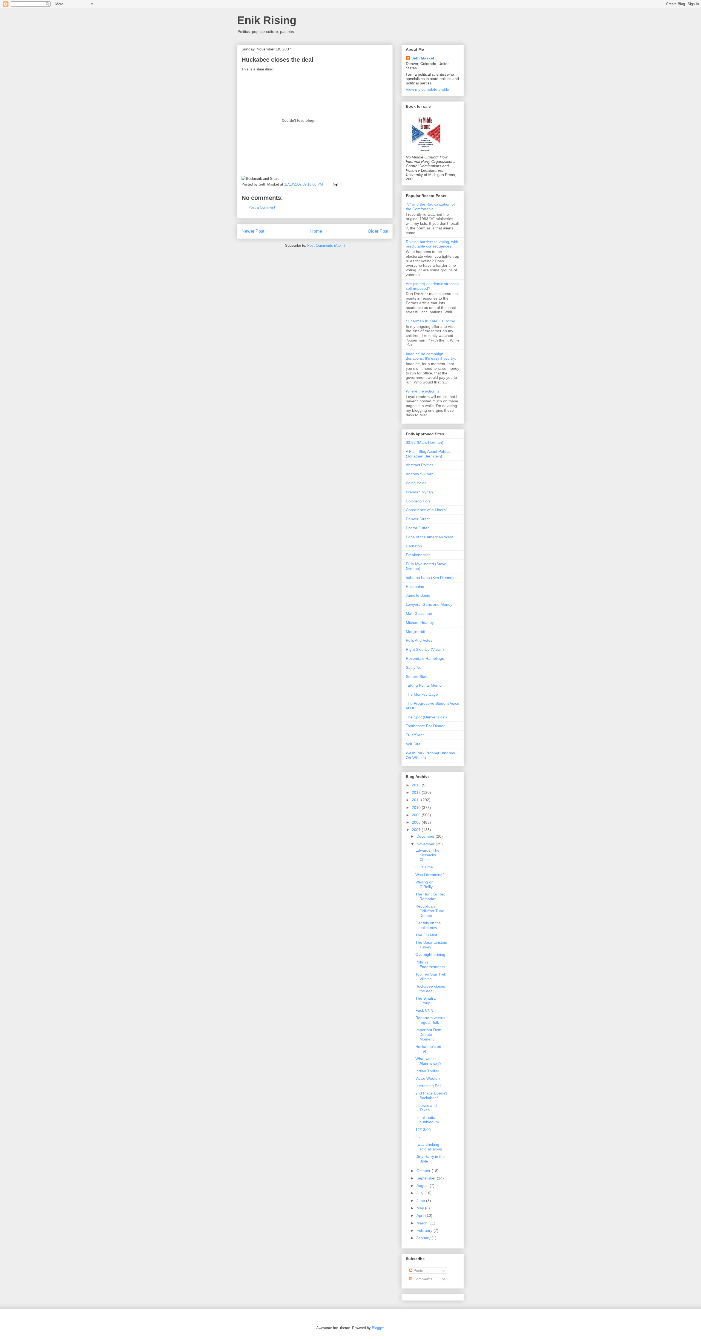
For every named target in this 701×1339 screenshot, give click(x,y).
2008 (417, 822)
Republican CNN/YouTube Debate (429, 911)
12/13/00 (423, 1129)
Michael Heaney (420, 622)
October (424, 1171)
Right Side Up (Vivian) (425, 649)
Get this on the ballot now (428, 925)
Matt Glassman (419, 613)
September (426, 1178)
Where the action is (422, 391)
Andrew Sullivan (419, 474)
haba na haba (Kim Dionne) (430, 577)
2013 (417, 785)
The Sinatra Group (425, 1000)
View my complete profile (427, 89)
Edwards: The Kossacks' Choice (427, 855)
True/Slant (415, 735)
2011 (416, 800)
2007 (417, 830)
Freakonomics (418, 555)
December (426, 836)
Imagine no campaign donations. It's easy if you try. (431, 356)
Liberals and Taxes (426, 1107)
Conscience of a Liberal (426, 510)
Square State (417, 676)
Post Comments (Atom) (326, 245)
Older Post (378, 231)
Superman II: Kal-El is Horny (430, 321)
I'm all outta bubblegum (427, 1119)
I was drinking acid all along (428, 1146)
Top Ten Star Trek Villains (430, 976)
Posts (417, 1270)
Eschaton (414, 546)
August (423, 1185)
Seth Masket (422, 58)
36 (417, 1137)
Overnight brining (430, 954)
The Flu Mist (426, 935)
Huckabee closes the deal (277, 59)
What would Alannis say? (428, 1060)
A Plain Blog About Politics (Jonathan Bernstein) (428, 453)
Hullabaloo (415, 586)
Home (316, 231)
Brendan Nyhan (419, 492)
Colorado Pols (418, 501)
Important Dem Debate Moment (428, 1034)
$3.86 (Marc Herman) (424, 442)
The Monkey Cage (422, 694)
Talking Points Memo (424, 685)
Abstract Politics (419, 465)
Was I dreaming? (430, 874)
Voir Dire (413, 744)
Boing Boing (416, 483)
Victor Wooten (427, 1078)
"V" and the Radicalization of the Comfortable (430, 206)
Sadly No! (414, 667)
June (421, 1200)
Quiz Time (424, 867)
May (420, 1208)
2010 (417, 807)
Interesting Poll (428, 1086)
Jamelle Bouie (418, 595)
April (420, 1215)
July (420, 1193)
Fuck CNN (424, 1010)
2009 (417, 815)
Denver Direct (418, 519)
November (426, 844)
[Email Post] (334, 184)
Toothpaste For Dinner (425, 726)
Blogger (378, 1328)
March (422, 1223)
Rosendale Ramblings (425, 658)
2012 (417, 792)
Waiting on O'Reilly (424, 884)
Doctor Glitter (417, 528)
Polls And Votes (419, 640)
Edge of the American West (429, 537)
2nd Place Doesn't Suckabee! (431, 1095)
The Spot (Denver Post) (426, 717)
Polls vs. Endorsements (430, 964)
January (424, 1238)
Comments (422, 1279)
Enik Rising (266, 20)
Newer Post (253, 231)
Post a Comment (261, 207)
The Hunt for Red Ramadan (430, 896)
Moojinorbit (415, 631)
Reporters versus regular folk (430, 1020)
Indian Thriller (427, 1071)
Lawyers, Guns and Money (429, 604)
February (424, 1230)
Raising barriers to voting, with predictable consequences (432, 244)
